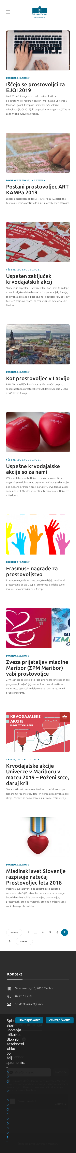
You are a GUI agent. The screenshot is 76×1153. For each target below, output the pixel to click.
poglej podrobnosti (7, 1109)
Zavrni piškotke (59, 1020)
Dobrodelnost (18, 78)
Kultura (38, 180)
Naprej (24, 941)
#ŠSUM (10, 269)
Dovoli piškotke (29, 1020)
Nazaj (14, 932)
